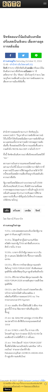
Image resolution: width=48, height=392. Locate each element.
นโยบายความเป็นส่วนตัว (11, 386)
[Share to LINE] (36, 55)
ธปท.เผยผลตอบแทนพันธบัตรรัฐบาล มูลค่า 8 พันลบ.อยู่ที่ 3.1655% (23, 233)
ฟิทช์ (5, 68)
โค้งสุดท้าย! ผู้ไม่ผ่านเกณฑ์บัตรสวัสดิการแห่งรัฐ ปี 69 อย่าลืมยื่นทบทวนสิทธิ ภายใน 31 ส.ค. (22, 243)
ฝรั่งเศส (27, 71)
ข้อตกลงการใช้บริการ (31, 386)
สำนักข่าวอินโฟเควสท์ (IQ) (21, 64)
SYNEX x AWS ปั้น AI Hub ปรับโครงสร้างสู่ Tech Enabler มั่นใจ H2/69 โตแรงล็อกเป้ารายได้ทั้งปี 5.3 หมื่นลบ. (23, 333)
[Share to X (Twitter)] (23, 55)
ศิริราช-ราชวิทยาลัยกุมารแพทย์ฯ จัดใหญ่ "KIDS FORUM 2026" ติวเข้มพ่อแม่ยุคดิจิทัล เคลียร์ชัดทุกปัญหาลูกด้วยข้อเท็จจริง (24, 268)
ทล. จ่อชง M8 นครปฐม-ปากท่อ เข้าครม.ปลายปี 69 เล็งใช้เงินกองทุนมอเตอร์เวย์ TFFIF (24, 321)
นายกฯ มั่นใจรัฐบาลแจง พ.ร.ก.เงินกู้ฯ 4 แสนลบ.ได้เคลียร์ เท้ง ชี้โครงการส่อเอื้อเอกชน (23, 255)
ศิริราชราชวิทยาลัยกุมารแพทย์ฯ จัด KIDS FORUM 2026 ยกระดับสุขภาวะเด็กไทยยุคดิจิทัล (24, 280)
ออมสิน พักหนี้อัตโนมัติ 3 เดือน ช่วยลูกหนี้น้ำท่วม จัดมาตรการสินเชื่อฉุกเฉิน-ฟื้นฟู (23, 309)
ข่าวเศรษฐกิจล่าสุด (12, 225)
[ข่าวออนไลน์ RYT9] (11, 4)
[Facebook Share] (10, 55)
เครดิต (30, 68)
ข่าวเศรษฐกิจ (9, 61)
